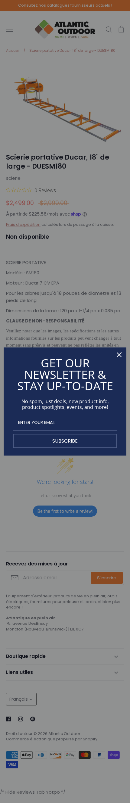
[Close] (119, 354)
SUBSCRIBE (65, 440)
